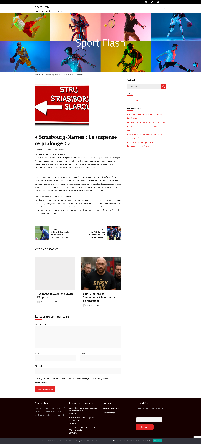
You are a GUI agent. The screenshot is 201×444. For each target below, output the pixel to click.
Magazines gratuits (111, 408)
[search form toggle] (164, 8)
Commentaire (41, 324)
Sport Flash (42, 7)
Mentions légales (110, 412)
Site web (38, 366)
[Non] (198, 441)
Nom (37, 353)
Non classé (133, 100)
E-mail (83, 353)
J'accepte (157, 441)
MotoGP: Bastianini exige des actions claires (146, 122)
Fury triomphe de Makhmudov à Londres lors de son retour (99, 297)
